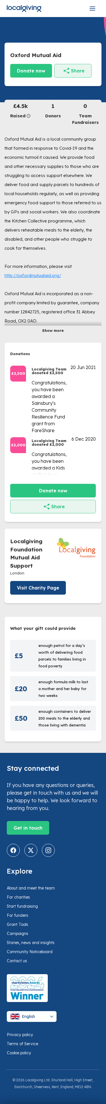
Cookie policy (19, 1052)
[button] (21, 110)
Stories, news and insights (31, 942)
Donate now (31, 71)
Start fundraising (22, 906)
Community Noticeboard (30, 951)
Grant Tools (17, 924)
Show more (53, 330)
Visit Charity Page (38, 588)
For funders (17, 915)
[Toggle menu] (92, 8)
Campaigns (17, 933)
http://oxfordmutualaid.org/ (33, 275)
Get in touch (28, 828)
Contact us (17, 960)
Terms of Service (22, 1043)
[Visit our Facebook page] (13, 850)
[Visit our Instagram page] (48, 850)
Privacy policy (20, 1034)
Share (78, 71)
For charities (18, 897)
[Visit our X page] (30, 850)
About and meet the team (31, 888)
